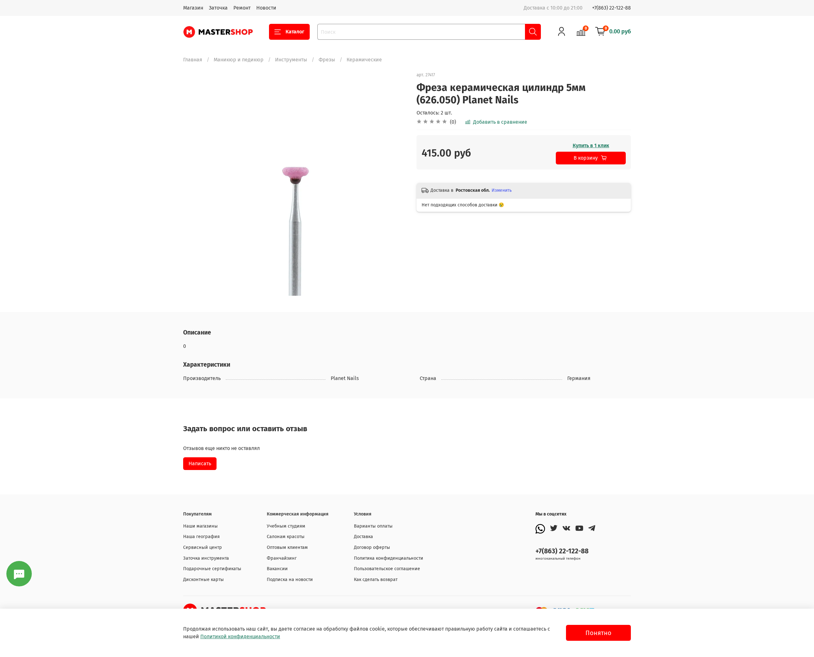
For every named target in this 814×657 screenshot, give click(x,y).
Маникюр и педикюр (239, 60)
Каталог (295, 32)
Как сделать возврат (375, 579)
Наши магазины (200, 526)
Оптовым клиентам (287, 547)
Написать (200, 463)
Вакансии (277, 568)
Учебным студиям (286, 526)
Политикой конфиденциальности (240, 636)
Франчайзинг (282, 558)
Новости (266, 8)
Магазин (193, 8)
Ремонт (242, 8)
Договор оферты (372, 547)
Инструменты (291, 60)
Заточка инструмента (206, 558)
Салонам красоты (286, 536)
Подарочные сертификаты (212, 568)
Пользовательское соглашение (387, 568)
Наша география (201, 536)
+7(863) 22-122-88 (611, 8)
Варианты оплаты (373, 526)
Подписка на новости (290, 579)
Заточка (218, 8)
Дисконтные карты (203, 579)
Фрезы (327, 60)
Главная (192, 60)
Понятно (598, 633)
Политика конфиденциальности (388, 558)
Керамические (364, 60)
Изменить (502, 190)
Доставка (363, 536)
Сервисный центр (202, 547)
